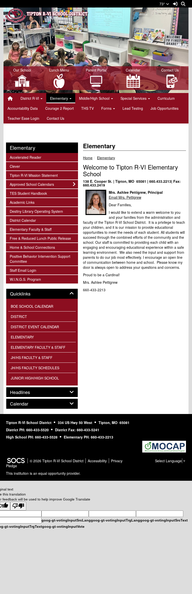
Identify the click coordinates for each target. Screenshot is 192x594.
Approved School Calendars (32, 184)
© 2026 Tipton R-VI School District (57, 460)
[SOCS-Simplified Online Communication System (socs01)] (16, 460)
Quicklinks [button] (26, 293)
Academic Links (22, 202)
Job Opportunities (164, 108)
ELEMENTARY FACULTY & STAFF (38, 347)
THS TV (87, 108)
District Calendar (23, 220)
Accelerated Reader (25, 157)
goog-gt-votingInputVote (63, 526)
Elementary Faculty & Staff (31, 229)
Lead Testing (132, 108)
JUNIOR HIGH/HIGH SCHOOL (35, 378)
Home (87, 157)
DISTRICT (19, 316)
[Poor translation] (18, 506)
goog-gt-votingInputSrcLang (66, 520)
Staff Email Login (23, 270)
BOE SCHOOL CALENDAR (32, 306)
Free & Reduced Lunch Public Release (40, 238)
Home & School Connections (32, 247)
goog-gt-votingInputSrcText (164, 520)
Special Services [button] (134, 98)
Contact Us (55, 118)
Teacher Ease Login (23, 118)
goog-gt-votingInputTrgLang (115, 520)
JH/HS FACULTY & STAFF (31, 357)
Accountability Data (23, 108)
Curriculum (166, 98)
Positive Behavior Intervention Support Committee (40, 259)
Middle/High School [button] (94, 98)
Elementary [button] (59, 98)
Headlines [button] (25, 392)
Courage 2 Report (59, 108)
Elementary (106, 157)
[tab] (42, 294)
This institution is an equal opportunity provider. (43, 473)
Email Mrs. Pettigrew (125, 197)
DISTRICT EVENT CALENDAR (35, 326)
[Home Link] (10, 98)
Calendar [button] (24, 403)
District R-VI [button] (30, 98)
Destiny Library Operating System (36, 211)
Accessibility (97, 460)
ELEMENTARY (22, 337)
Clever (16, 166)
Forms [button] (106, 108)
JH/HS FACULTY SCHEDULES (35, 367)
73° (163, 3)
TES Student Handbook (28, 193)
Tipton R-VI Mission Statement (34, 175)
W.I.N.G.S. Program (25, 279)
